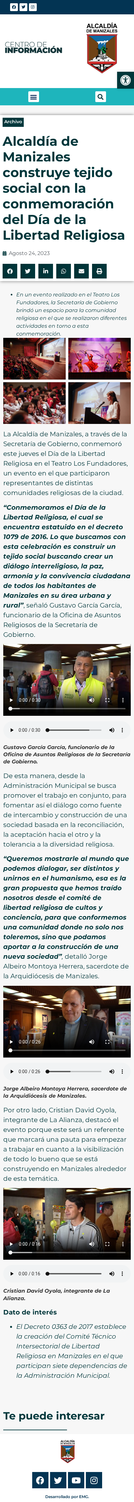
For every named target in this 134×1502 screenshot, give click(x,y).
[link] (125, 80)
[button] (33, 96)
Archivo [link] (13, 122)
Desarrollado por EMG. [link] (67, 1496)
